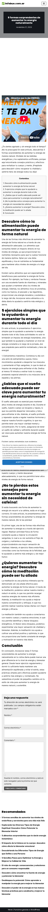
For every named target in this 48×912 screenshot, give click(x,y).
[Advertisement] (24, 63)
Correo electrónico (12, 728)
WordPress (35, 909)
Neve (10, 909)
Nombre (8, 715)
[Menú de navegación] (43, 3)
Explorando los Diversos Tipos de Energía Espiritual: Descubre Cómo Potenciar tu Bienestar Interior (21, 828)
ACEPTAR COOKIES (24, 462)
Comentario (9, 740)
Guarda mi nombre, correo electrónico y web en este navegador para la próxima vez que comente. (23, 781)
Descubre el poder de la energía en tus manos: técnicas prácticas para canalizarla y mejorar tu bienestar (23, 891)
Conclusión (8, 213)
